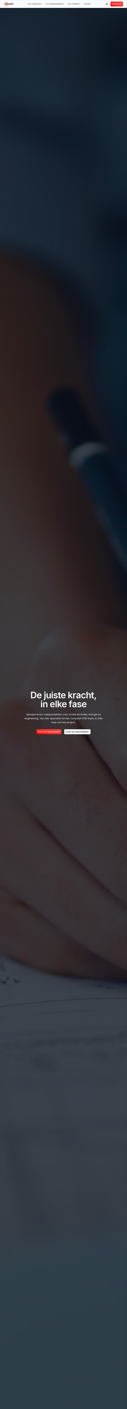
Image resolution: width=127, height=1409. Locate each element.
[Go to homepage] (8, 4)
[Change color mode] (107, 3)
